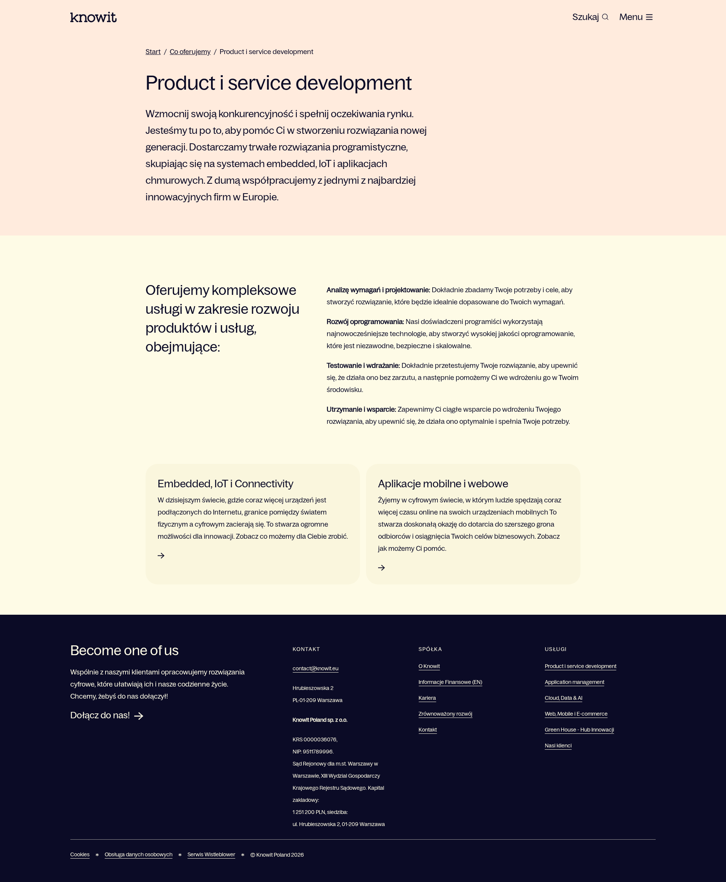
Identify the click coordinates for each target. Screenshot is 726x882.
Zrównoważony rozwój (445, 714)
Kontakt (428, 730)
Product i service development (266, 52)
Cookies (80, 854)
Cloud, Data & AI (563, 698)
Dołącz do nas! (100, 715)
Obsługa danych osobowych (138, 854)
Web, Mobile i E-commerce (576, 714)
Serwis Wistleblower (211, 854)
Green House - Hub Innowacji (579, 730)
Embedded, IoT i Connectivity (225, 483)
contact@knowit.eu (315, 668)
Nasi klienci (558, 745)
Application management (574, 682)
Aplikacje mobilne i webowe (443, 483)
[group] (590, 17)
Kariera (427, 698)
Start (153, 52)
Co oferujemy (190, 52)
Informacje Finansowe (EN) (450, 682)
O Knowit (429, 666)
